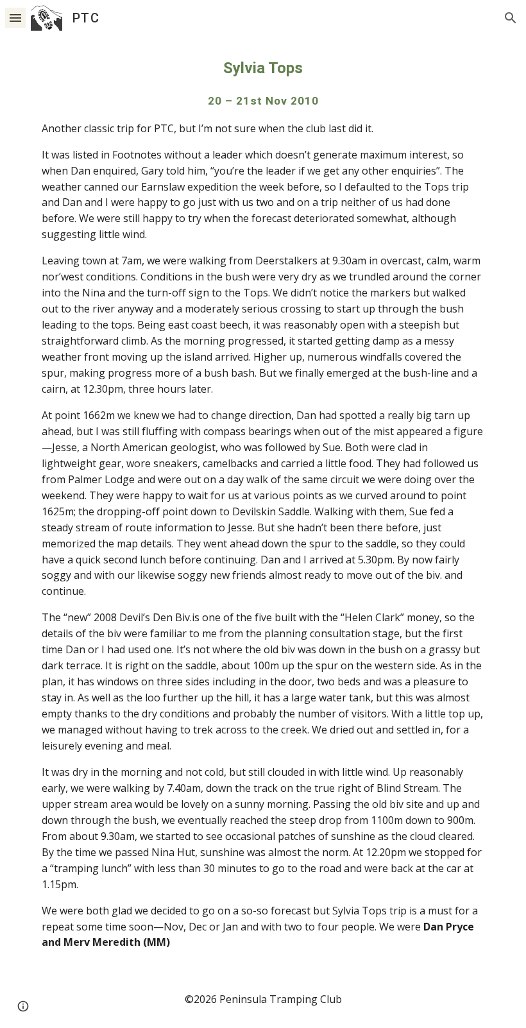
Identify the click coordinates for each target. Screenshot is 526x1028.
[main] (263, 503)
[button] (15, 17)
